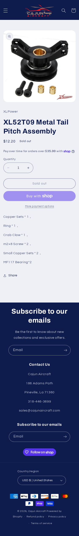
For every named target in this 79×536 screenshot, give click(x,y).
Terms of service (41, 523)
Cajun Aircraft (37, 511)
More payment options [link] (39, 206)
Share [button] (12, 275)
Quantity (9, 159)
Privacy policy (57, 516)
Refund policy (35, 516)
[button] (5, 10)
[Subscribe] (65, 350)
